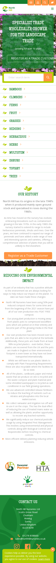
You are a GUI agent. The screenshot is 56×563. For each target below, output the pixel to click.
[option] (28, 45)
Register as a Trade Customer (28, 255)
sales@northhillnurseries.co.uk (30, 538)
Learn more (44, 559)
